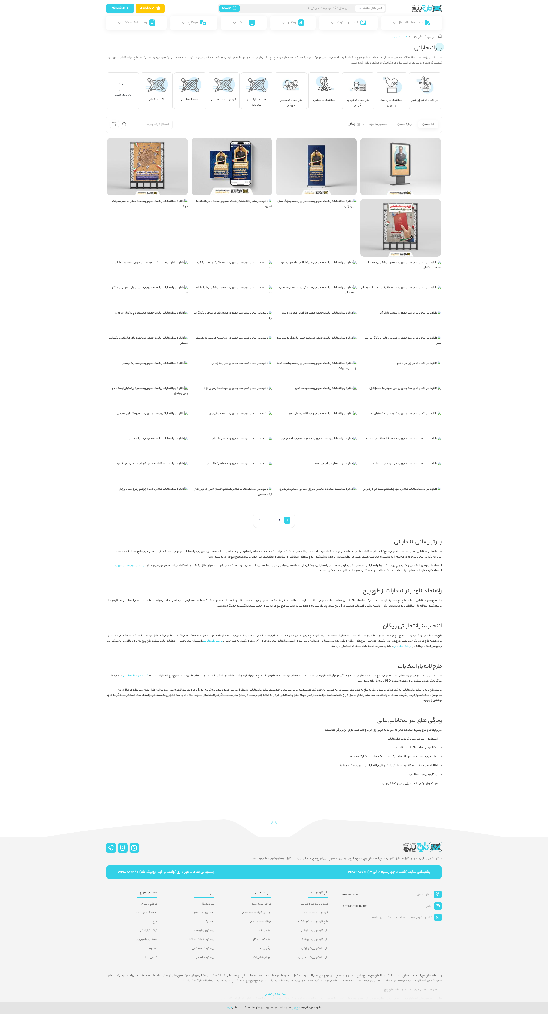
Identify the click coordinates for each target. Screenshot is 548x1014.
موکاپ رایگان (149, 904)
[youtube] (134, 848)
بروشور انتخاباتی (213, 641)
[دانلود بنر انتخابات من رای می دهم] (400, 371)
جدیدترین (428, 124)
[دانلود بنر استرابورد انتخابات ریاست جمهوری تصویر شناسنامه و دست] (400, 228)
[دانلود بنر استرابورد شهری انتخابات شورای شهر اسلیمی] (400, 166)
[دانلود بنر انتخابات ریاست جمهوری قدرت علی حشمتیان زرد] (400, 422)
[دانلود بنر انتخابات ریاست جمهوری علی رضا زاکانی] (232, 371)
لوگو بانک (265, 930)
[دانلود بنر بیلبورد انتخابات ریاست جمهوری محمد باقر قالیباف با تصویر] (232, 209)
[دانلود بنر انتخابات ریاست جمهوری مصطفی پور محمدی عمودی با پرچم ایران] (316, 296)
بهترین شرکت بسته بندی (256, 913)
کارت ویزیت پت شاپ (316, 913)
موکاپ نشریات (262, 957)
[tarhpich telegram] (111, 848)
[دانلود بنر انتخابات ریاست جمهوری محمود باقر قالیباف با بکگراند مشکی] (147, 346)
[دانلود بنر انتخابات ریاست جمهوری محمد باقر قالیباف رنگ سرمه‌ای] (400, 296)
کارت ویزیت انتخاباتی (135, 676)
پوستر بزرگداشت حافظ (201, 939)
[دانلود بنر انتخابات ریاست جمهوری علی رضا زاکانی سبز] (147, 371)
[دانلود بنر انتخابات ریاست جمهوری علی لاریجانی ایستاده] (400, 472)
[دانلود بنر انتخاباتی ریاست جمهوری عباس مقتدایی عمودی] (147, 422)
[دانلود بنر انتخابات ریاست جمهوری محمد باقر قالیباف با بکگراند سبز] (232, 271)
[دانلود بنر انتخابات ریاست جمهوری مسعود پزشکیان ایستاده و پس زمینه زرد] (147, 396)
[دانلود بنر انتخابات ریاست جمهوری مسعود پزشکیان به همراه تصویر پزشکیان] (400, 271)
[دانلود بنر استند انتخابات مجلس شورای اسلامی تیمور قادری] (147, 472)
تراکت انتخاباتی (402, 646)
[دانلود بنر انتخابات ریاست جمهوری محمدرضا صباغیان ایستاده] (400, 447)
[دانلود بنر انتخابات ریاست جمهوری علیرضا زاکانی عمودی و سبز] (316, 321)
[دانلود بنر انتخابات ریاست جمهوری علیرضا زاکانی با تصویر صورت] (316, 271)
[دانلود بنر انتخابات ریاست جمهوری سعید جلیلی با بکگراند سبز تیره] (316, 346)
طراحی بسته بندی (261, 904)
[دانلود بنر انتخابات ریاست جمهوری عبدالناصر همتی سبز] (316, 422)
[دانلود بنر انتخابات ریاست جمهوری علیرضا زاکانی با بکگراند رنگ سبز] (400, 346)
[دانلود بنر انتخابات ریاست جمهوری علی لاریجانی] (147, 447)
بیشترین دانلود (378, 124)
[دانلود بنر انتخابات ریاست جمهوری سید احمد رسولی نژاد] (232, 396)
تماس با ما (151, 957)
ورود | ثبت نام (120, 8)
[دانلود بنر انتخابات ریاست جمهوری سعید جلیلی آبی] (400, 321)
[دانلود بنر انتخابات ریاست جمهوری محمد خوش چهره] (232, 422)
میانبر (229, 1007)
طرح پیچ (296, 1007)
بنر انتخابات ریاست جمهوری (131, 565)
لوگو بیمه (265, 948)
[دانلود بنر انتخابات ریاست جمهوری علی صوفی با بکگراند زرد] (400, 396)
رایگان (352, 124)
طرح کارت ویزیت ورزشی (314, 948)
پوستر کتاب (207, 922)
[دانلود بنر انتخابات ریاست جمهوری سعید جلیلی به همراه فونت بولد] (147, 209)
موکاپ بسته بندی (260, 922)
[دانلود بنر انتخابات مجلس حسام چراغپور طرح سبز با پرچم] (147, 497)
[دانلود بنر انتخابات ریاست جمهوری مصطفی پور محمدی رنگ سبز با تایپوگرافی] (316, 209)
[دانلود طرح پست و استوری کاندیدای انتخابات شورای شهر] (232, 166)
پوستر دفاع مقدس (203, 948)
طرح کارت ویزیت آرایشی (314, 930)
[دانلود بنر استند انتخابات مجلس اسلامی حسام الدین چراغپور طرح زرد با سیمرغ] (232, 497)
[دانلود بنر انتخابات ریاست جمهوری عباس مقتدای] (232, 447)
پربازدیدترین (404, 124)
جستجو (226, 8)
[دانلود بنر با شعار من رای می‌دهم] (316, 472)
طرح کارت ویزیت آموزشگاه (313, 922)
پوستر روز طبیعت (204, 930)
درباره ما (152, 948)
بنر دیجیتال (207, 904)
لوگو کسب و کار (262, 939)
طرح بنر (153, 922)
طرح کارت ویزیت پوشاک (314, 939)
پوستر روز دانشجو (204, 913)
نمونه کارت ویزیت (146, 913)
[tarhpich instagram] (123, 848)
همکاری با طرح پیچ (146, 939)
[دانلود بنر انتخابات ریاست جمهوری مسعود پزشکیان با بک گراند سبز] (232, 296)
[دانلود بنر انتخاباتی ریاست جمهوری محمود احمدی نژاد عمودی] (316, 447)
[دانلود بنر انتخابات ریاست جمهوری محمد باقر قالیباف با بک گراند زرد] (232, 321)
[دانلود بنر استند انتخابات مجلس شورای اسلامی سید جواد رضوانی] (400, 497)
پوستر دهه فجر (205, 957)
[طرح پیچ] (414, 8)
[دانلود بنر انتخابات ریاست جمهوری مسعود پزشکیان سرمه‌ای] (147, 321)
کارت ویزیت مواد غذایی (314, 904)
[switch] (360, 124)
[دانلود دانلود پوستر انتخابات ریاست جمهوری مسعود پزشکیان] (147, 271)
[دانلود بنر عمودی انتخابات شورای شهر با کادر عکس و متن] (316, 166)
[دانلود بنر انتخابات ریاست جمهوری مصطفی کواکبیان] (232, 472)
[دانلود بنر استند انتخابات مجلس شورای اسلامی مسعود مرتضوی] (316, 497)
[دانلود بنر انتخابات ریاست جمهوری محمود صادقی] (316, 396)
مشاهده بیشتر (277, 994)
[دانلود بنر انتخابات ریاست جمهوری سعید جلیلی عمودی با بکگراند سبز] (147, 296)
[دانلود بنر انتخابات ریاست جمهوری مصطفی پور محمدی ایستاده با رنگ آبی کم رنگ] (316, 371)
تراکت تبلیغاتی (148, 930)
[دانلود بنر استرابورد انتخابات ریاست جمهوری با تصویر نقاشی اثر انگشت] (147, 166)
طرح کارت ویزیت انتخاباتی (313, 957)
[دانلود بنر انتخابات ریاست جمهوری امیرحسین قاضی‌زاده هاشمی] (232, 346)
